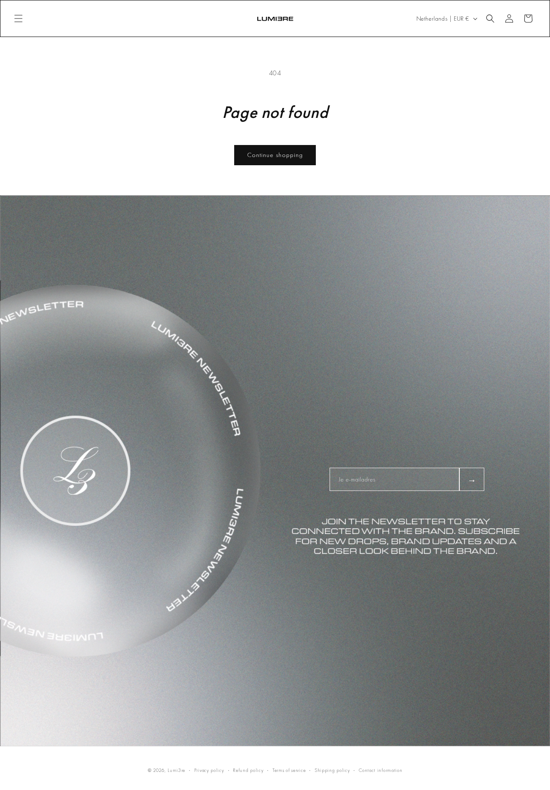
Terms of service (289, 770)
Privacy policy (209, 770)
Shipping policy (332, 770)
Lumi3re (176, 770)
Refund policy (248, 770)
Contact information (380, 770)
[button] (18, 18)
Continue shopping (275, 155)
